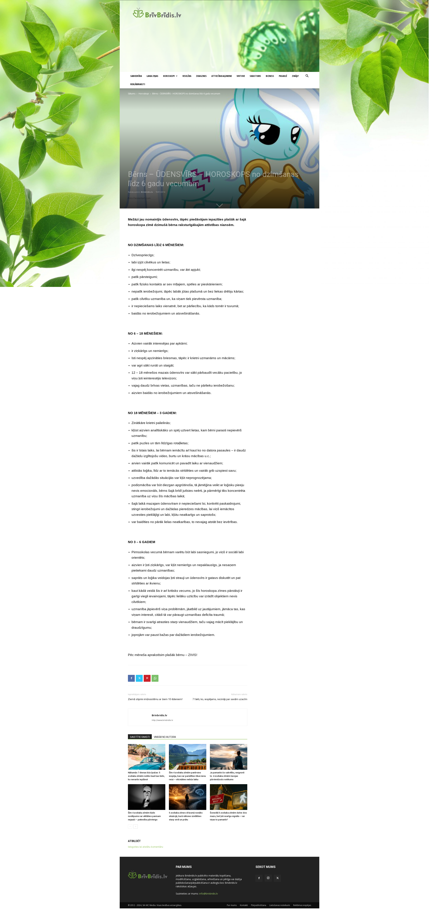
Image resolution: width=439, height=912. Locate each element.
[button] (307, 76)
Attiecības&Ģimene (221, 76)
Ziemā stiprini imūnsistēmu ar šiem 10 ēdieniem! (155, 699)
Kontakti (244, 905)
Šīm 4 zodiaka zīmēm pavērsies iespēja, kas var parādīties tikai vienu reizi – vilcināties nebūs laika (187, 776)
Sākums (131, 93)
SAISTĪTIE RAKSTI (140, 737)
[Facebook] (131, 678)
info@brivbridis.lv (208, 893)
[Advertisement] (219, 46)
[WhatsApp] (155, 678)
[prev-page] (130, 826)
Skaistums (255, 76)
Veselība (186, 76)
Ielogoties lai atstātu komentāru (145, 846)
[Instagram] (268, 878)
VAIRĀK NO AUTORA (165, 737)
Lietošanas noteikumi (279, 905)
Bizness (270, 76)
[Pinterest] (147, 678)
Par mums (232, 905)
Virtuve (241, 76)
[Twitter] (139, 678)
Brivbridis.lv (147, 192)
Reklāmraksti (137, 84)
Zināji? (295, 76)
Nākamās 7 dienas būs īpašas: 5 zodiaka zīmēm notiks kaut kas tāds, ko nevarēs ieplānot (146, 776)
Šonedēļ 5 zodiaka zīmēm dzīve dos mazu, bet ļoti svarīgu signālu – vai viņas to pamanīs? (228, 816)
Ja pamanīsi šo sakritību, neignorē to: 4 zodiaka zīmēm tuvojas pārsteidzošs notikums (227, 776)
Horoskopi (169, 76)
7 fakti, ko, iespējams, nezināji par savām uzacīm (219, 699)
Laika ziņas (152, 76)
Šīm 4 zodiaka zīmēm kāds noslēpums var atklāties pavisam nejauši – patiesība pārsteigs (144, 816)
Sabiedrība (136, 76)
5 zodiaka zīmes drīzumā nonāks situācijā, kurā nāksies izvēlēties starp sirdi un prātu (186, 816)
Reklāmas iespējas (302, 905)
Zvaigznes (201, 76)
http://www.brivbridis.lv (162, 720)
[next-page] (135, 826)
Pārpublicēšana (258, 905)
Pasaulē (283, 76)
